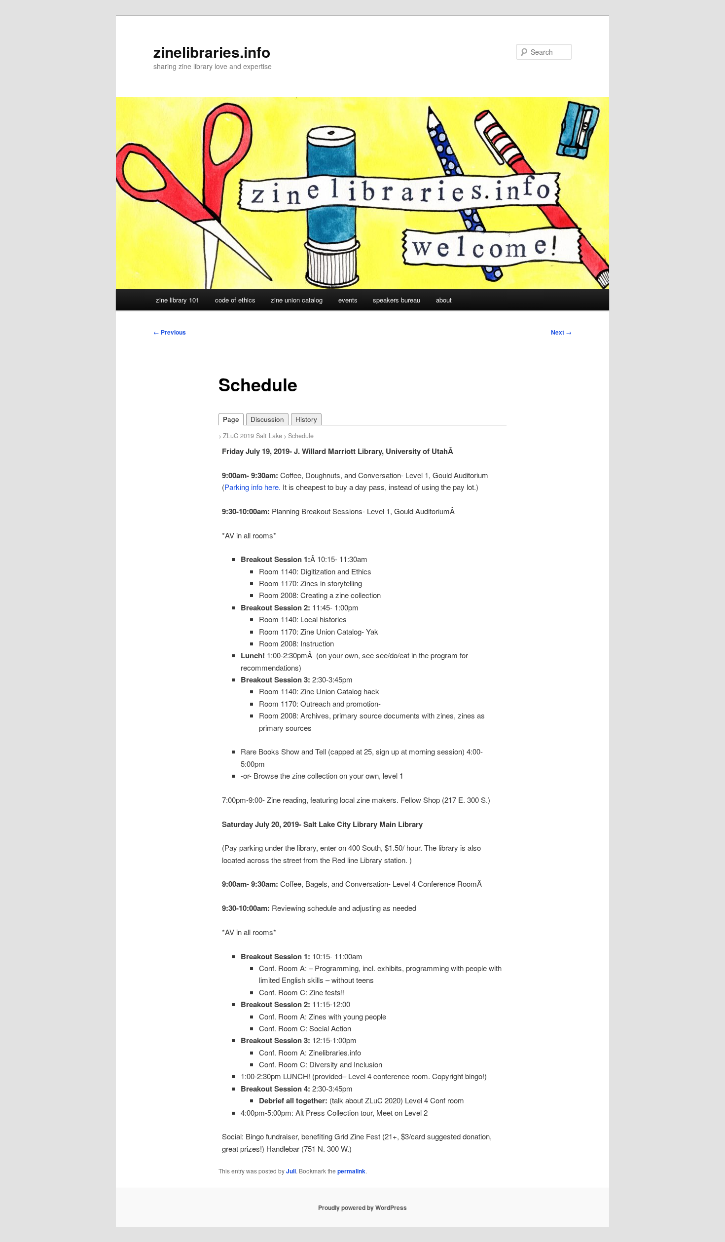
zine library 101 (177, 299)
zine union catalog (297, 299)
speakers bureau (396, 299)
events (348, 299)
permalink (351, 1171)
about (444, 299)
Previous (169, 332)
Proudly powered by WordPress (362, 1207)
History (306, 419)
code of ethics (235, 299)
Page (231, 419)
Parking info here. (252, 487)
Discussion (267, 419)
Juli (291, 1171)
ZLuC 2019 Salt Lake (252, 435)
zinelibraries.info (211, 51)
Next (561, 332)
